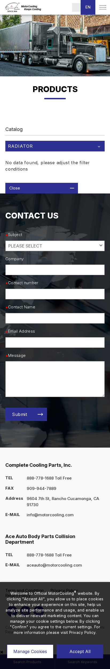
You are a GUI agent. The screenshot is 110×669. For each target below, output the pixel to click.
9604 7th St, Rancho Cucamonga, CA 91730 (63, 501)
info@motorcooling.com (50, 514)
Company (14, 259)
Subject (15, 234)
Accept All (80, 651)
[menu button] (102, 7)
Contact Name (21, 307)
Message (17, 355)
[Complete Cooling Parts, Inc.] (23, 7)
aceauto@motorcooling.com (54, 565)
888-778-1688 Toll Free (49, 478)
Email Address (21, 331)
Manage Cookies (30, 651)
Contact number (23, 282)
